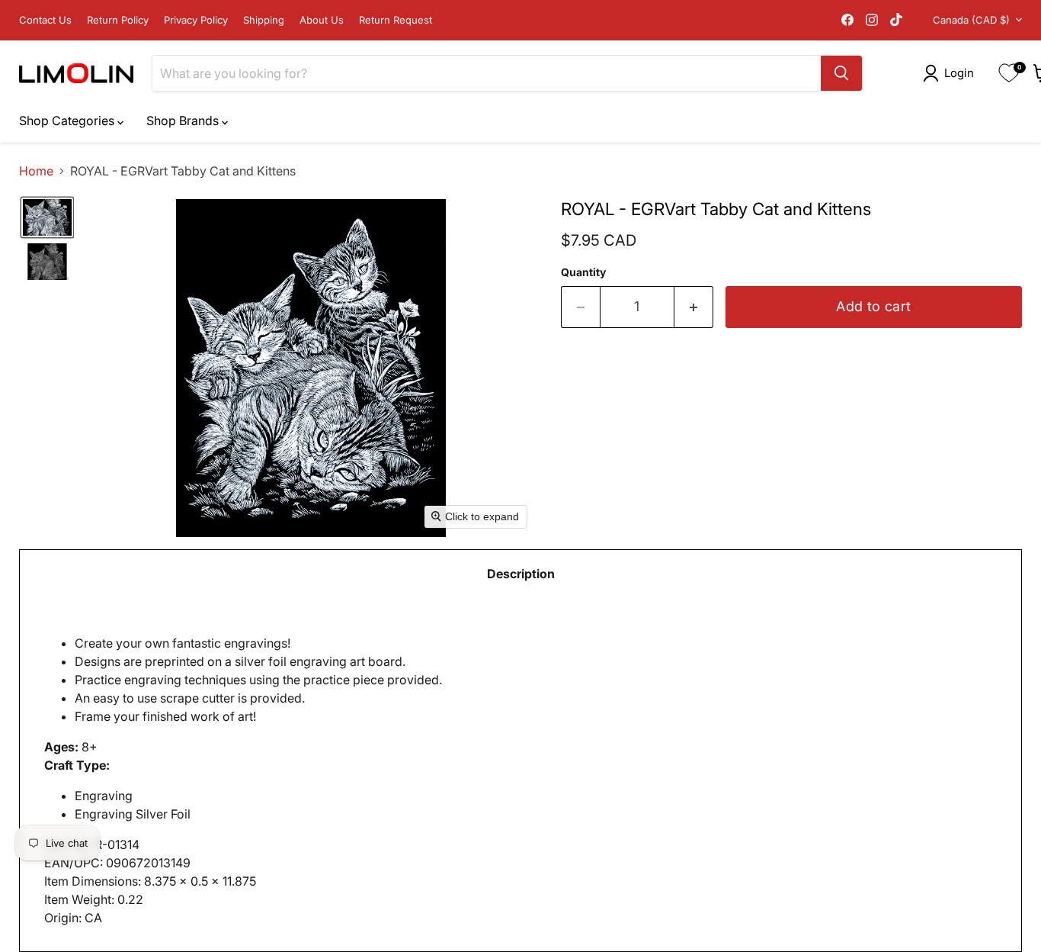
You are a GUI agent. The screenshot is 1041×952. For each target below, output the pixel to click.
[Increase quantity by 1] (693, 307)
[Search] (841, 73)
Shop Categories (68, 120)
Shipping (263, 20)
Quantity (583, 272)
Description (521, 573)
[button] (951, 73)
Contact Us (45, 20)
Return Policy (118, 20)
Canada (971, 20)
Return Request (395, 20)
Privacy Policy (196, 20)
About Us (321, 20)
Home (36, 171)
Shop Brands (184, 120)
